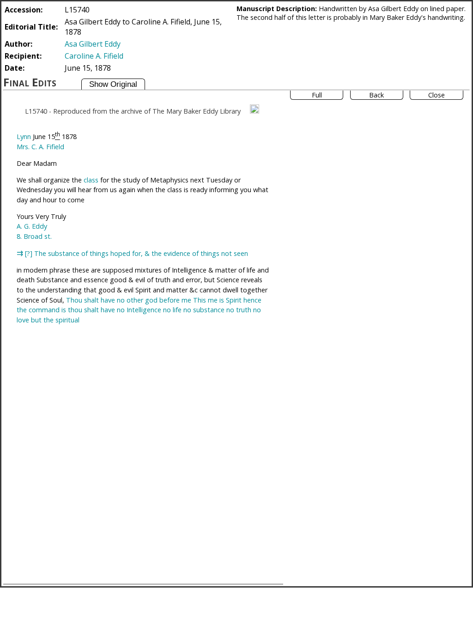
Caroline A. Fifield (94, 56)
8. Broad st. (34, 236)
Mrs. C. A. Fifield (40, 146)
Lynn (24, 136)
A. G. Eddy (32, 226)
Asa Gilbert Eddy (93, 44)
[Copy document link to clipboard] (254, 109)
